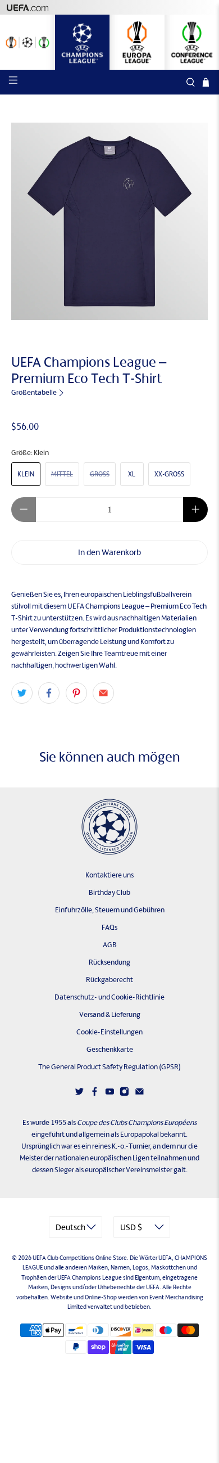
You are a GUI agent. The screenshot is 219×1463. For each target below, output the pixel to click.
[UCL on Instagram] (124, 1094)
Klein (25, 474)
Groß (100, 474)
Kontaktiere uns (109, 875)
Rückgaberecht (109, 979)
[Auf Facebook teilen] (49, 693)
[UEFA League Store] (27, 42)
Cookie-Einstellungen (109, 1032)
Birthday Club (109, 892)
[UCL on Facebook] (94, 1094)
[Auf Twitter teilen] (22, 693)
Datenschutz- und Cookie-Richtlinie (109, 997)
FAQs (109, 927)
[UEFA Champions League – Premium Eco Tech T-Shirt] (109, 221)
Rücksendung (109, 962)
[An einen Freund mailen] (103, 693)
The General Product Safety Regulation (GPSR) (109, 1067)
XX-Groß (169, 474)
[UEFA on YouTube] (110, 1094)
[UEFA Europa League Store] (137, 42)
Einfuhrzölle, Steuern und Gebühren (110, 910)
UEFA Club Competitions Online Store (80, 1257)
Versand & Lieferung (109, 1014)
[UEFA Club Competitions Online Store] (109, 827)
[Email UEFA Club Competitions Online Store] (139, 1094)
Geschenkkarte (109, 1049)
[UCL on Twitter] (79, 1094)
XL (131, 474)
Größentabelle (34, 392)
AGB (110, 944)
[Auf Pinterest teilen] (76, 693)
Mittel (62, 474)
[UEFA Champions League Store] (82, 42)
